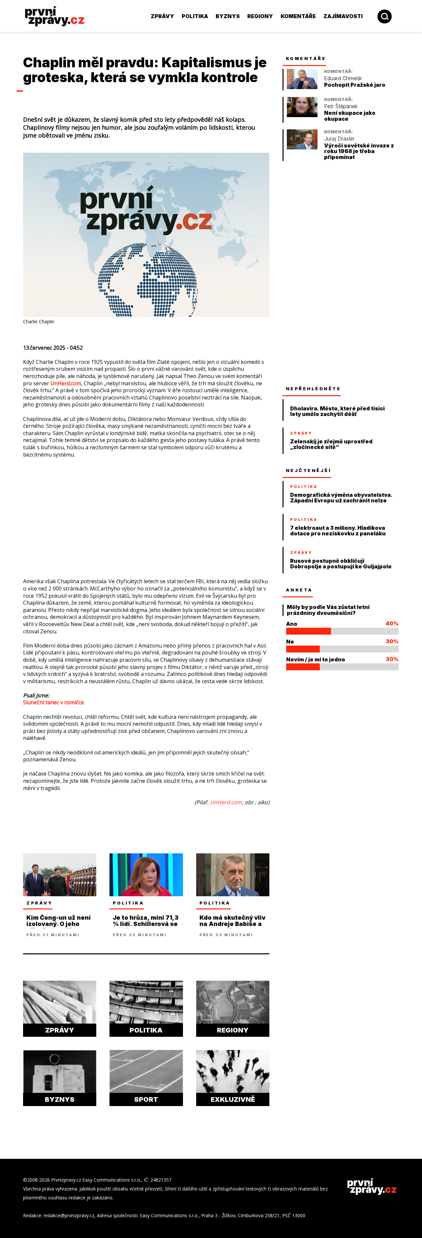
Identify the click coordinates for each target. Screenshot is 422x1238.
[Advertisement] (146, 511)
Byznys (228, 16)
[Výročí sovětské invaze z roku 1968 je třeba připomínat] (302, 147)
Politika (195, 16)
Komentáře (298, 16)
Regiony (260, 16)
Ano (291, 623)
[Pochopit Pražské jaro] (302, 87)
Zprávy (162, 16)
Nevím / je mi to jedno (315, 659)
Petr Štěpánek (341, 106)
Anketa (299, 589)
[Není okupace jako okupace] (302, 115)
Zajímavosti (343, 16)
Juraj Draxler (339, 139)
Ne (290, 641)
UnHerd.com (65, 383)
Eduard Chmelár (343, 78)
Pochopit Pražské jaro (354, 85)
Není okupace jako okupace (350, 116)
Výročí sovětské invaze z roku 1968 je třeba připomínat (359, 151)
